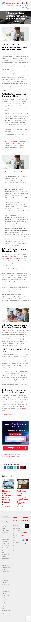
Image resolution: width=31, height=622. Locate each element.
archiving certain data (11, 141)
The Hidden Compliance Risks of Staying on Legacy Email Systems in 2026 (22, 497)
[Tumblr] (18, 467)
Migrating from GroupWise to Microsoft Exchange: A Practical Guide (7, 497)
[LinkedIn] (11, 467)
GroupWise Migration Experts (10, 454)
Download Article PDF (8, 414)
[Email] (24, 467)
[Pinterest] (21, 467)
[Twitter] (8, 467)
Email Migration (9, 456)
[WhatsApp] (15, 467)
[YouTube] (27, 540)
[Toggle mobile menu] (28, 9)
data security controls (17, 237)
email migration (12, 54)
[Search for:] (23, 525)
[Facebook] (5, 467)
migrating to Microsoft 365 (13, 258)
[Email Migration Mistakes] (15, 34)
